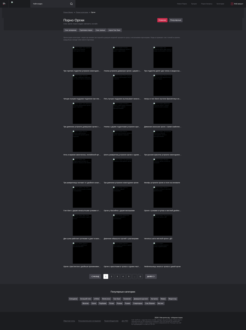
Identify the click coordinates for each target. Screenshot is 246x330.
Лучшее (194, 4)
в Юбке (96, 299)
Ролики (119, 303)
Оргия (94, 303)
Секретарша (137, 303)
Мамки (163, 299)
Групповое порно (86, 30)
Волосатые (106, 299)
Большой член (85, 299)
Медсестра (173, 299)
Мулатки (86, 303)
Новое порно (182, 4)
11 (140, 276)
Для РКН (125, 321)
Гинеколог (127, 299)
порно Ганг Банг (114, 30)
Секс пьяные (100, 30)
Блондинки (73, 299)
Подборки (102, 303)
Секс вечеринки (70, 30)
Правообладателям (111, 321)
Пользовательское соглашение (89, 321)
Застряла (154, 299)
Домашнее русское (141, 299)
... (134, 276)
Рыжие (127, 303)
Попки (111, 303)
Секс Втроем (150, 303)
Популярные (175, 20)
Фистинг (161, 303)
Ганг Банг (116, 299)
